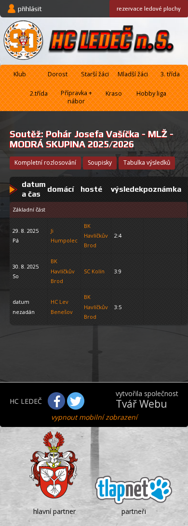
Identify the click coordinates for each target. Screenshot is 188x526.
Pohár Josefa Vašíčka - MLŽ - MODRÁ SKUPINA (92, 138)
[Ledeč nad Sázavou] (54, 467)
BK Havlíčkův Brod (96, 235)
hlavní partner (54, 511)
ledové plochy (149, 8)
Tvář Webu (141, 404)
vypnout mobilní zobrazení (94, 417)
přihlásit (30, 9)
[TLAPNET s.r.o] (133, 491)
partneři (133, 511)
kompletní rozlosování (45, 162)
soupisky (100, 162)
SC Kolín (94, 271)
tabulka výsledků (146, 162)
